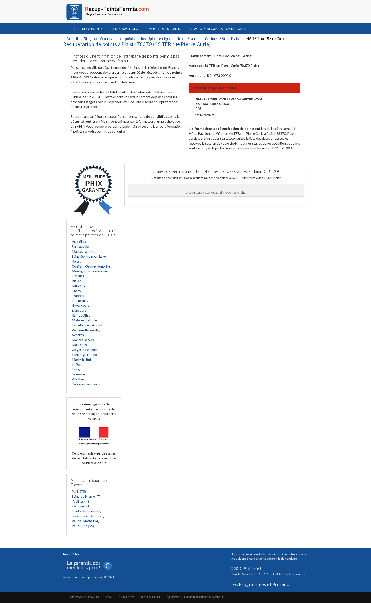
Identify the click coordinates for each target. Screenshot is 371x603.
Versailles (79, 241)
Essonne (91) (81, 506)
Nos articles (71, 554)
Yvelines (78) (81, 501)
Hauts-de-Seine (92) (86, 511)
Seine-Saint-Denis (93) (88, 516)
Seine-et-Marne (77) (87, 496)
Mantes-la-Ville (83, 340)
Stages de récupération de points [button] (219, 29)
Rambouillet (81, 315)
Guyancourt (80, 305)
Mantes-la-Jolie (83, 251)
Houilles (78, 276)
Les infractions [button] (125, 29)
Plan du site (150, 597)
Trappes (78, 296)
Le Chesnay (80, 300)
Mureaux (78, 286)
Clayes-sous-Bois (84, 349)
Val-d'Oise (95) (83, 526)
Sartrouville (80, 246)
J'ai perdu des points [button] (164, 29)
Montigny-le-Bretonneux (90, 271)
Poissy (76, 261)
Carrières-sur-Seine (86, 384)
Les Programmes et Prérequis (262, 584)
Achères (78, 335)
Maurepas (79, 345)
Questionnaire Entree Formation (195, 597)
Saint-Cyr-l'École (84, 354)
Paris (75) (79, 491)
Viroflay (78, 379)
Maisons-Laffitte (84, 320)
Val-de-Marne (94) (85, 521)
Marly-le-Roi (81, 359)
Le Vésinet (79, 374)
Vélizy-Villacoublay (86, 330)
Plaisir (76, 281)
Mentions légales (84, 597)
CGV (108, 597)
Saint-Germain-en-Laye (89, 256)
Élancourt (79, 310)
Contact (126, 597)
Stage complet (204, 114)
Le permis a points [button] (88, 29)
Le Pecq (77, 364)
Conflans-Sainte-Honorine (91, 266)
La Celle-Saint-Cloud (87, 325)
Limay (76, 369)
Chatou (77, 291)
